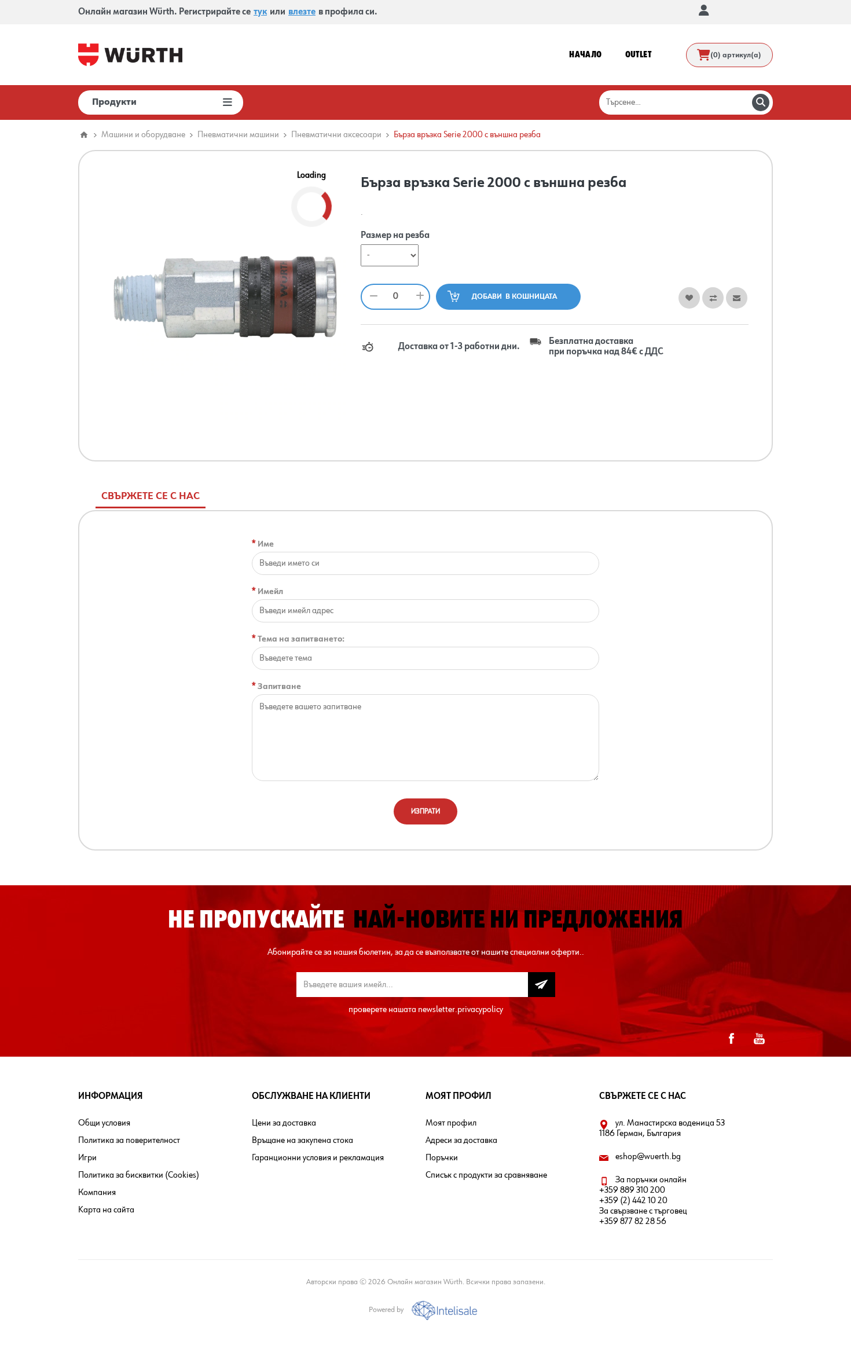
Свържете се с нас (150, 496)
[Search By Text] (760, 102)
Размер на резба (395, 236)
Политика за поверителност (129, 1140)
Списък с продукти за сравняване (486, 1175)
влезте (302, 12)
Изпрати (425, 811)
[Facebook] (731, 1038)
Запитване (279, 686)
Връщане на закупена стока (302, 1140)
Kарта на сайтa (106, 1210)
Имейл (270, 591)
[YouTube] (759, 1038)
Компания (97, 1192)
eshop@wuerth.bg (648, 1156)
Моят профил (451, 1123)
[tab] (151, 496)
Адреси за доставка (461, 1140)
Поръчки (442, 1158)
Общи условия (104, 1123)
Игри (87, 1158)
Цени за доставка (284, 1123)
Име (266, 544)
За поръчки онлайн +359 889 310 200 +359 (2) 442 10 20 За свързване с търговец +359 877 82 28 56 (643, 1200)
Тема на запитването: (301, 639)
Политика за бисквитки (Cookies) (138, 1175)
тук (260, 12)
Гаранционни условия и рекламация (318, 1158)
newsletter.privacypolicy (460, 1009)
